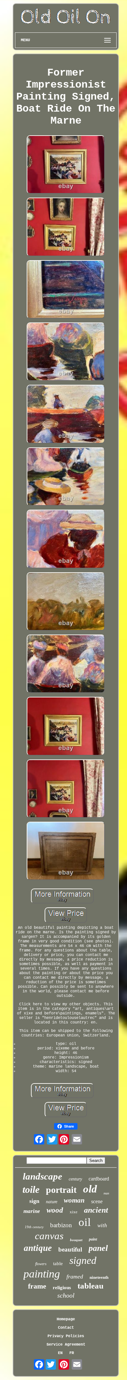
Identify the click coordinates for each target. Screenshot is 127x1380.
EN (60, 1353)
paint (93, 1239)
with (102, 1225)
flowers (41, 1264)
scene (97, 1201)
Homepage (66, 1319)
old (90, 1189)
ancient (96, 1210)
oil (84, 1222)
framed (74, 1276)
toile (30, 1189)
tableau (91, 1285)
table (58, 1263)
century (75, 1179)
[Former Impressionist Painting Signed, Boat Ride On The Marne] (65, 165)
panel (98, 1248)
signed (82, 1260)
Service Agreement (66, 1344)
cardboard (99, 1178)
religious (62, 1287)
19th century (34, 1227)
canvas (49, 1235)
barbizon (61, 1225)
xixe (74, 1211)
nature (51, 1201)
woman (74, 1200)
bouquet (76, 1240)
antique (38, 1248)
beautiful (70, 1249)
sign (34, 1201)
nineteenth (99, 1277)
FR (71, 1353)
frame (37, 1286)
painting (41, 1274)
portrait (61, 1190)
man (106, 1193)
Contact (66, 1328)
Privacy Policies (66, 1336)
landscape (42, 1176)
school (66, 1295)
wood (55, 1210)
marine (31, 1211)
